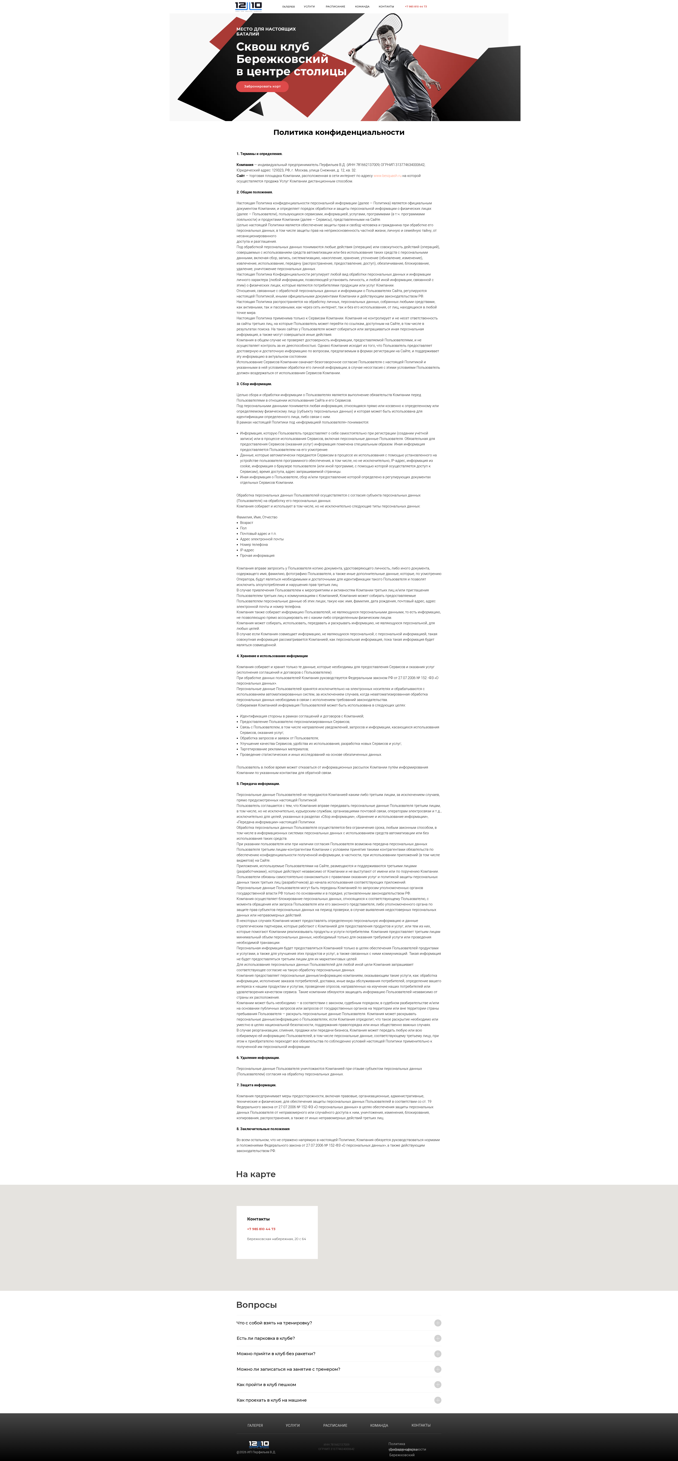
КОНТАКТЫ (386, 6)
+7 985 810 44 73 (416, 6)
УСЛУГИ (309, 6)
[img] (248, 6)
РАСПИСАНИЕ (335, 6)
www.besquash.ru (388, 176)
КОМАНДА (362, 6)
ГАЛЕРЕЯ (288, 6)
